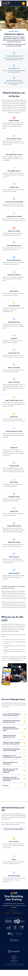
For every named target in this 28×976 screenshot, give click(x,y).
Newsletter (14, 956)
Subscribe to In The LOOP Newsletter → (14, 913)
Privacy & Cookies (14, 960)
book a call (6, 660)
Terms (14, 959)
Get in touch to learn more (13, 829)
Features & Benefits (13, 31)
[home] (6, 3)
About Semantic (14, 957)
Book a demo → (14, 910)
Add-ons (24, 603)
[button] (23, 3)
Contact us (14, 962)
